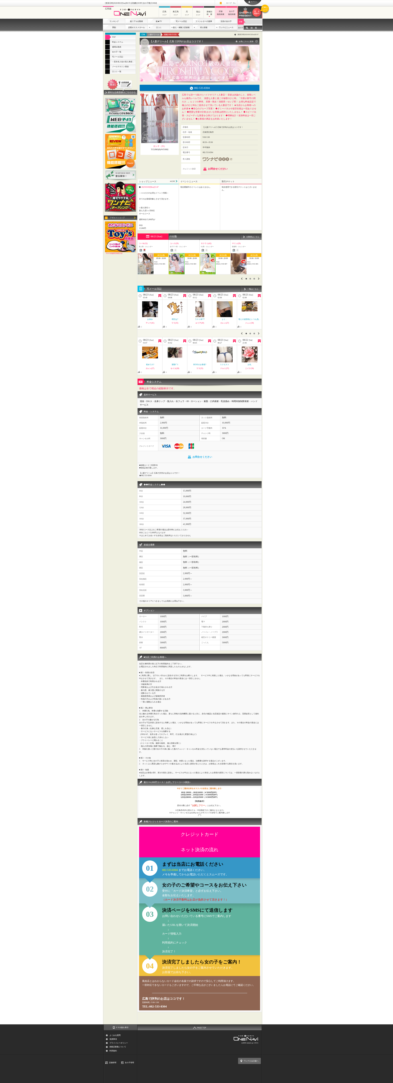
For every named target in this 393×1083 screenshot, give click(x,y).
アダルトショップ (117, 218)
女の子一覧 (116, 52)
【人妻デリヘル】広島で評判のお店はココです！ (177, 41)
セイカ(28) (175, 368)
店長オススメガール (136, 27)
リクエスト (224, 364)
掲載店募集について (117, 1047)
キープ (231, 3)
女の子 (240, 28)
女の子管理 (129, 1063)
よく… (224, 319)
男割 (114, 27)
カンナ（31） (159, 146)
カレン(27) (224, 323)
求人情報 (203, 27)
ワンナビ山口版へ (251, 1061)
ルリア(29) (199, 323)
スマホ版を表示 (122, 1027)
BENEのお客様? (199, 364)
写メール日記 (181, 21)
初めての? (150, 364)
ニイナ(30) (249, 368)
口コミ (159, 27)
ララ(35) (174, 323)
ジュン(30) (249, 323)
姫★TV (159, 21)
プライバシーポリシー (118, 1043)
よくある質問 (115, 1035)
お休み (150, 319)
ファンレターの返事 (203, 21)
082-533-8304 (170, 869)
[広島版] (131, 16)
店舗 (240, 22)
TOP (114, 37)
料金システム (117, 42)
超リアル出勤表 (136, 21)
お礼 (249, 364)
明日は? (175, 319)
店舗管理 (112, 1063)
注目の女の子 (226, 21)
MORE (173, 181)
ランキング (114, 21)
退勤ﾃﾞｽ (175, 364)
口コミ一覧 (116, 71)
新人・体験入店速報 (181, 27)
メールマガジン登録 (120, 67)
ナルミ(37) (224, 368)
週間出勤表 (116, 47)
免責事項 (113, 1039)
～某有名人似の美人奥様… (123, 62)
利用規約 (113, 1051)
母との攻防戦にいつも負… (249, 319)
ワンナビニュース (226, 27)
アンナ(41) (150, 323)
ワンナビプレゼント (258, 10)
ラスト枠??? (200, 319)
